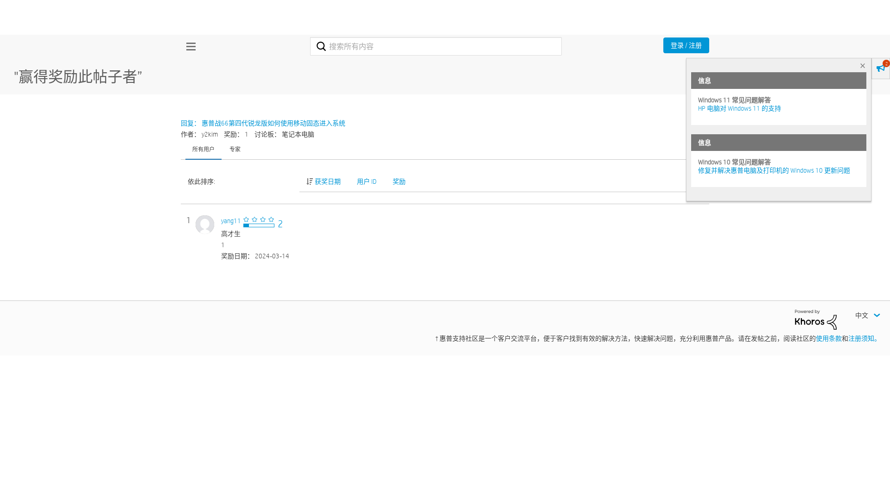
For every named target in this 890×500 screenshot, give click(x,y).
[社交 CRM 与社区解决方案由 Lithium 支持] (816, 319)
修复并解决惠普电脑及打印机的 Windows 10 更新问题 (774, 170)
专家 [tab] (235, 149)
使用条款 (829, 338)
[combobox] (436, 46)
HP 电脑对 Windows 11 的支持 (739, 108)
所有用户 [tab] (203, 149)
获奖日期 (328, 181)
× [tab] (862, 65)
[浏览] (189, 46)
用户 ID (366, 181)
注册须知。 (864, 338)
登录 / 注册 (686, 45)
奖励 (399, 181)
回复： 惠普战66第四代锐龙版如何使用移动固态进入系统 (263, 123)
